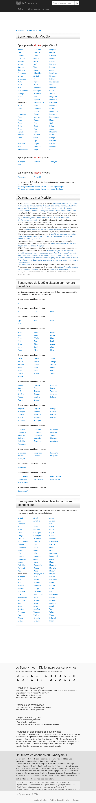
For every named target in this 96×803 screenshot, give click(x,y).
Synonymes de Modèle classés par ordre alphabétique (45, 503)
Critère (36, 64)
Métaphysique (38, 102)
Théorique (37, 108)
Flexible (52, 143)
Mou (19, 146)
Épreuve (52, 64)
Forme (20, 96)
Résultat (21, 61)
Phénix (51, 135)
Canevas (36, 117)
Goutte (36, 126)
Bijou (35, 129)
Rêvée (51, 108)
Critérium (21, 67)
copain (23, 697)
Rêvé (35, 96)
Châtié (35, 61)
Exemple (52, 55)
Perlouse (36, 135)
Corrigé (36, 58)
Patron (20, 87)
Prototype (37, 49)
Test (35, 67)
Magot (35, 149)
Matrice (36, 120)
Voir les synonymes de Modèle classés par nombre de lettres (40, 189)
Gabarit (20, 49)
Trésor (20, 137)
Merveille (21, 135)
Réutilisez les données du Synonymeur (41, 755)
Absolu (36, 105)
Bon (34, 79)
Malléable (21, 143)
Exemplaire (22, 79)
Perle (35, 123)
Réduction (53, 114)
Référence (21, 70)
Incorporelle (22, 114)
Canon (51, 90)
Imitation (52, 87)
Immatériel (53, 99)
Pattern (20, 123)
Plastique (52, 140)
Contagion (37, 90)
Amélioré (52, 61)
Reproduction (54, 117)
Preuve (52, 67)
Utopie (20, 105)
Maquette (52, 49)
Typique (36, 82)
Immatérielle (54, 111)
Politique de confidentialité (59, 800)
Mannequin (22, 177)
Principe (21, 55)
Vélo (26, 710)
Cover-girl (37, 177)
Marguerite (53, 132)
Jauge (51, 70)
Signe (35, 70)
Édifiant (52, 79)
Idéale (20, 108)
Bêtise (51, 126)
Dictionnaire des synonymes (38, 9)
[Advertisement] (48, 20)
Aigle (35, 140)
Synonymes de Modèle (34, 36)
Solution (52, 58)
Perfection (53, 105)
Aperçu (20, 76)
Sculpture (37, 146)
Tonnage (21, 93)
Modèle (20, 9)
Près (25, 695)
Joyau (51, 129)
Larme (35, 132)
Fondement (22, 73)
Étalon (35, 55)
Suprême (36, 99)
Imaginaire (53, 96)
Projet (20, 117)
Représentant (23, 149)
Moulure (52, 120)
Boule (20, 126)
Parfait (20, 82)
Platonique (53, 102)
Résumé (52, 76)
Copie (20, 85)
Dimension (37, 93)
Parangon (21, 58)
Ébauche (36, 114)
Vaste (22, 707)
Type (19, 52)
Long (17, 707)
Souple (36, 143)
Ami (17, 697)
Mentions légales (40, 800)
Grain (51, 123)
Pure (19, 111)
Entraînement (23, 90)
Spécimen (53, 73)
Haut (27, 707)
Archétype (53, 161)
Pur (19, 99)
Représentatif (54, 82)
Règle (35, 85)
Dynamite (52, 146)
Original (52, 52)
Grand (49, 707)
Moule (20, 120)
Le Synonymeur (29, 2)
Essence (36, 52)
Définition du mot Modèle (34, 197)
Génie (35, 137)
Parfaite (36, 111)
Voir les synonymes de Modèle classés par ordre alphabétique (41, 186)
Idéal (51, 85)
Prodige (52, 137)
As (18, 140)
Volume (52, 93)
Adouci (20, 64)
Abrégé (36, 76)
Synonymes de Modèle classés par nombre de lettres (46, 284)
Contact (76, 800)
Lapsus (20, 132)
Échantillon (37, 73)
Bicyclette (19, 710)
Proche (18, 695)
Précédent (37, 87)
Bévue (20, 129)
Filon (51, 149)
